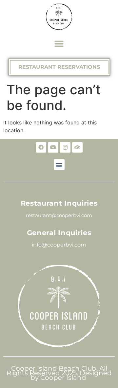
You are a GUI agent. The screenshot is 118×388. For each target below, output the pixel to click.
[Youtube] (53, 147)
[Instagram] (65, 147)
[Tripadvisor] (77, 147)
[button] (59, 43)
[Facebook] (41, 147)
